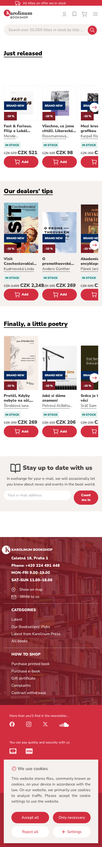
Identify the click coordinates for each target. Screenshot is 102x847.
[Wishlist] (74, 14)
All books (19, 641)
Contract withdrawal (28, 692)
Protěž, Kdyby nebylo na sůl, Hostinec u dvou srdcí (19, 398)
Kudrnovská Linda (19, 268)
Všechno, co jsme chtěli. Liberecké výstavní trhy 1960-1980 (58, 128)
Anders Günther (56, 268)
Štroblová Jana (16, 405)
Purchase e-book (25, 671)
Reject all (30, 831)
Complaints (21, 685)
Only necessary (72, 817)
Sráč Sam (89, 405)
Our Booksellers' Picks (30, 626)
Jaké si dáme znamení (53, 398)
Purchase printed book (30, 663)
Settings (74, 831)
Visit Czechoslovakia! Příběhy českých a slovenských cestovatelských (20, 261)
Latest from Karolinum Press (35, 634)
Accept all (30, 817)
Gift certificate (23, 678)
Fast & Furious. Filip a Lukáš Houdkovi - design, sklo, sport (21, 128)
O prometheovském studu (58, 261)
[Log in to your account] (64, 14)
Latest (16, 619)
